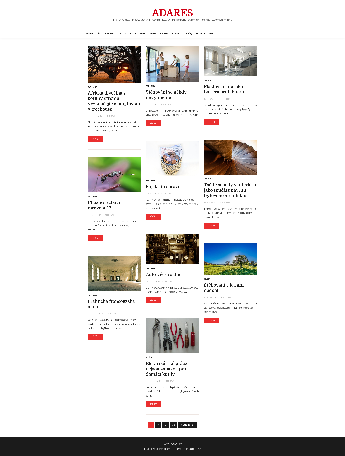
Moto (143, 33)
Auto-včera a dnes (165, 274)
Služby (189, 33)
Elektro (122, 33)
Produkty (177, 33)
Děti (99, 33)
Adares (172, 12)
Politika (164, 33)
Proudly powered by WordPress (157, 448)
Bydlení (89, 33)
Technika (200, 33)
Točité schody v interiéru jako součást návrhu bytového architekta (230, 190)
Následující (187, 424)
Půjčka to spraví (162, 186)
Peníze (153, 33)
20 (173, 424)
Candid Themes (195, 448)
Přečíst (95, 139)
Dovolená (110, 33)
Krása (133, 33)
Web (211, 33)
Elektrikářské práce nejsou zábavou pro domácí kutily (166, 369)
